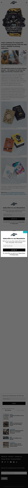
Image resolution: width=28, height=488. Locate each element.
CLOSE (25, 232)
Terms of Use (22, 253)
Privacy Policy (15, 254)
